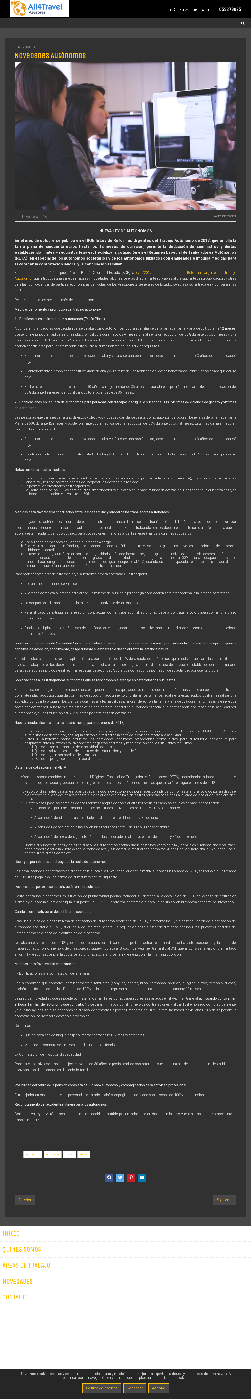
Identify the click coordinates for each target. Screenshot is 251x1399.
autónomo (32, 1154)
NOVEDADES (27, 47)
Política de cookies (102, 1388)
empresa (52, 1154)
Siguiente (225, 1200)
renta (84, 1154)
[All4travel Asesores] (39, 16)
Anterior (24, 1200)
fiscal (69, 1154)
